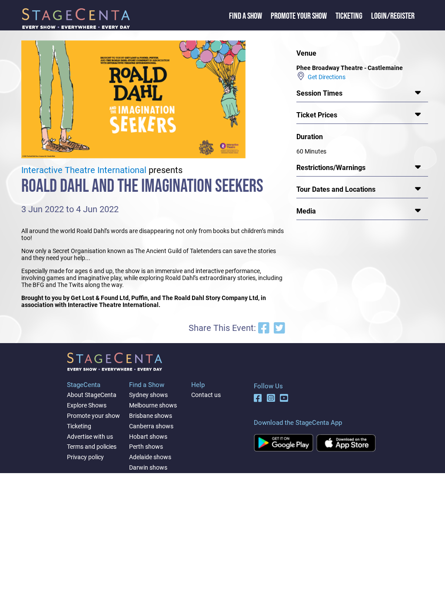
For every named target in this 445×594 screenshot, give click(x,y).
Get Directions (325, 76)
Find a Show (245, 16)
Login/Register (393, 16)
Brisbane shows (150, 415)
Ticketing (348, 16)
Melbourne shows (153, 405)
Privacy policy (85, 457)
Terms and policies (91, 446)
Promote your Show (299, 16)
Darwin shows (148, 467)
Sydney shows (148, 394)
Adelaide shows (150, 457)
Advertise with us (90, 436)
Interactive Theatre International (83, 170)
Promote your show (93, 415)
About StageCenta (91, 394)
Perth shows (146, 446)
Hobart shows (148, 436)
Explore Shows (86, 405)
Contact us (206, 394)
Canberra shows (151, 426)
